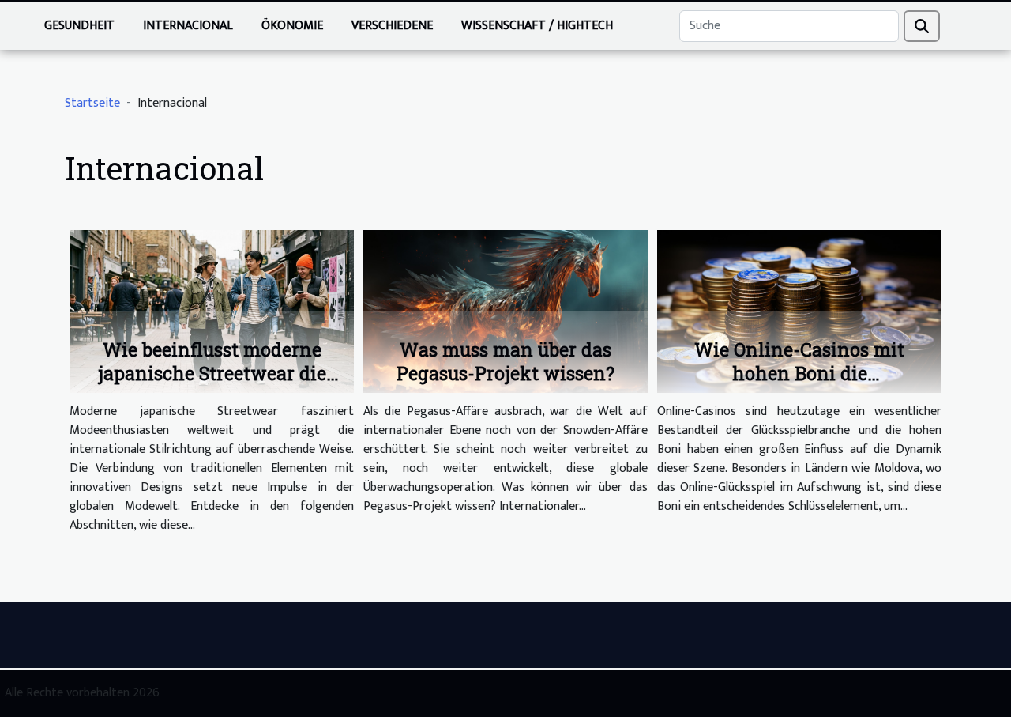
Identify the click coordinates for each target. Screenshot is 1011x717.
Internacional (188, 25)
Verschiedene (392, 25)
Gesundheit (79, 25)
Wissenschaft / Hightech (537, 25)
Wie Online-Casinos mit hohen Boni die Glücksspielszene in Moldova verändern (799, 385)
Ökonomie (292, 25)
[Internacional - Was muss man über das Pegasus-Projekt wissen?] (505, 311)
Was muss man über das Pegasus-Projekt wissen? (505, 361)
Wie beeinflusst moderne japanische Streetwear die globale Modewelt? (212, 373)
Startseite (92, 103)
